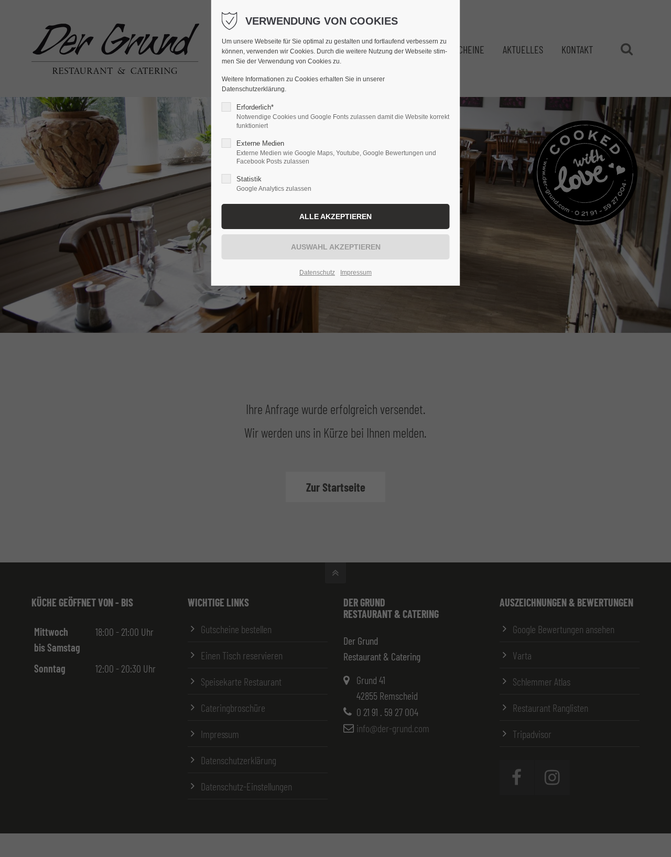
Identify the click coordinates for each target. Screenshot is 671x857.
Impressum (356, 272)
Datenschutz (317, 272)
